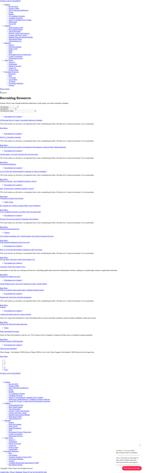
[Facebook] (4, 378)
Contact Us (12, 68)
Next (6, 370)
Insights (11, 14)
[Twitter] (1, 378)
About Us (12, 62)
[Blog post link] (33, 147)
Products (7, 4)
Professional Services (16, 58)
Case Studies (13, 79)
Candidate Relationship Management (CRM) (24, 463)
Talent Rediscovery (15, 41)
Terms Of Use (27, 472)
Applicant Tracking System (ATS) (20, 457)
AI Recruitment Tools (16, 28)
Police (6, 328)
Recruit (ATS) (13, 6)
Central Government (15, 56)
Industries (7, 43)
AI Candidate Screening (17, 16)
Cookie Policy (5, 472)
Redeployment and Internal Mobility (21, 37)
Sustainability (13, 449)
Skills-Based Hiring (15, 39)
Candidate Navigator (16, 18)
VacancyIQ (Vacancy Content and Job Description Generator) (29, 401)
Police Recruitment (15, 47)
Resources (12, 74)
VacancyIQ (12, 24)
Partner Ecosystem (15, 66)
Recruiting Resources (11, 72)
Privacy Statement (16, 472)
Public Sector (13, 49)
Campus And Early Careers (18, 35)
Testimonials (13, 64)
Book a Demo (5, 89)
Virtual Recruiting (15, 31)
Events (11, 12)
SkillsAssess (13, 22)
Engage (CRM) (14, 8)
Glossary (12, 85)
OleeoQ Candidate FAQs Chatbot (20, 20)
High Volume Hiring (15, 29)
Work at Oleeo (13, 70)
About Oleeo (8, 60)
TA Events (12, 77)
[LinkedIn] (7, 378)
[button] (1, 91)
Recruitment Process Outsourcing (20, 54)
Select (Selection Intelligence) (19, 10)
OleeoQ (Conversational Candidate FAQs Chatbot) (26, 397)
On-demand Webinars (16, 83)
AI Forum (12, 81)
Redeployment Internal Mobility (19, 415)
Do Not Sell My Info (40, 472)
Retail (11, 51)
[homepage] (73, 1)
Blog (10, 76)
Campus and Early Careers (18, 413)
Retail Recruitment (15, 428)
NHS (10, 53)
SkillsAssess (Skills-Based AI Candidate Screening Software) (29, 399)
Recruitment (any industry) (13, 116)
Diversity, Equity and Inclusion (19, 33)
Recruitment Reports (15, 465)
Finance (11, 45)
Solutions (7, 26)
